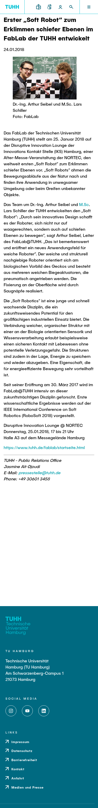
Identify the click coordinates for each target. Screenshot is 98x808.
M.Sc (84, 204)
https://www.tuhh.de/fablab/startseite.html (44, 447)
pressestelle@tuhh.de (39, 472)
